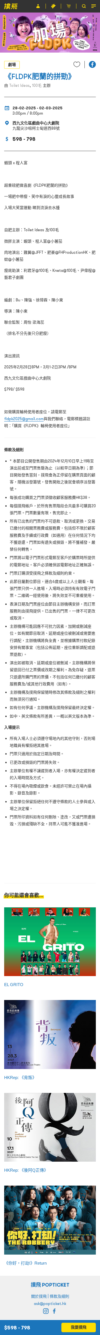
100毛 (37, 85)
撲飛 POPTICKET (50, 1285)
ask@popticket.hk (50, 1303)
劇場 (12, 64)
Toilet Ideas (19, 85)
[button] (92, 64)
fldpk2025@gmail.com (24, 418)
